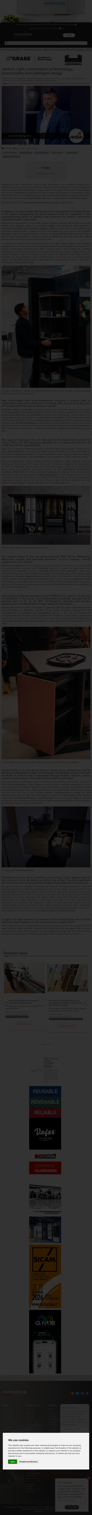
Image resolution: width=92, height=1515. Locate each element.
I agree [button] (12, 1462)
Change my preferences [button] (28, 1462)
